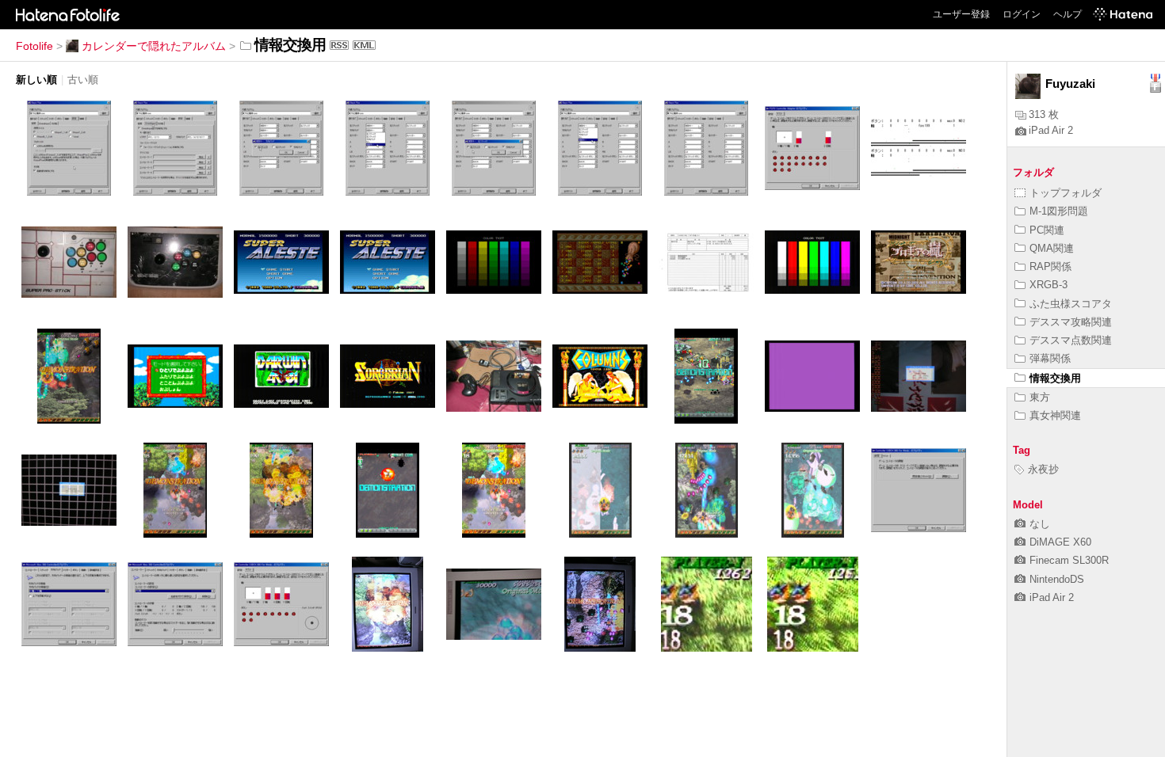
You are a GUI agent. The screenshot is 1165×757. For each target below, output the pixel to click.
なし (1039, 524)
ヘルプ (1067, 14)
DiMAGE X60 (1060, 542)
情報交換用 (1055, 378)
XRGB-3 (1048, 285)
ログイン (1022, 14)
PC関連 (1046, 230)
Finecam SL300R (1069, 560)
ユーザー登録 (961, 14)
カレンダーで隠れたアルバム (154, 46)
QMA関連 (1051, 248)
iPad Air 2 (1051, 130)
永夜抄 (1043, 469)
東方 (1039, 397)
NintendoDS (1056, 579)
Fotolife (34, 46)
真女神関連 (1055, 415)
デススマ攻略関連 (1070, 322)
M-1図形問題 (1058, 211)
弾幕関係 (1050, 358)
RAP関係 (1050, 266)
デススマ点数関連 (1070, 340)
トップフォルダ (1065, 193)
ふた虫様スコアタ (1070, 304)
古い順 (82, 80)
